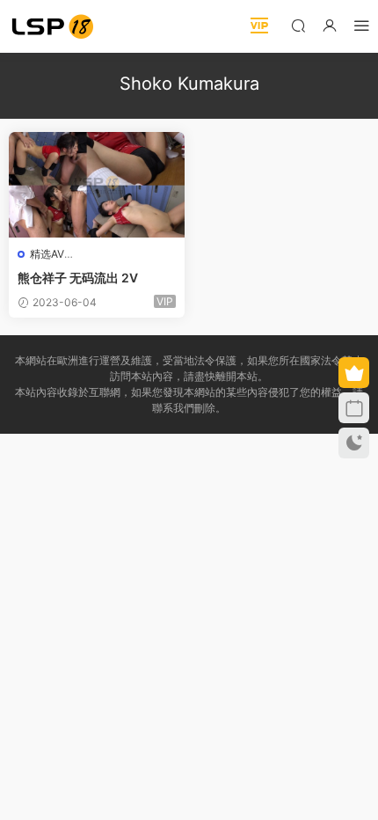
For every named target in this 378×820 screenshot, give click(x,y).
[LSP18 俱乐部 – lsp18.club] (53, 26)
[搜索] (298, 25)
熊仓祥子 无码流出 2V (78, 277)
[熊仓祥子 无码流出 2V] (97, 185)
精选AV (47, 253)
